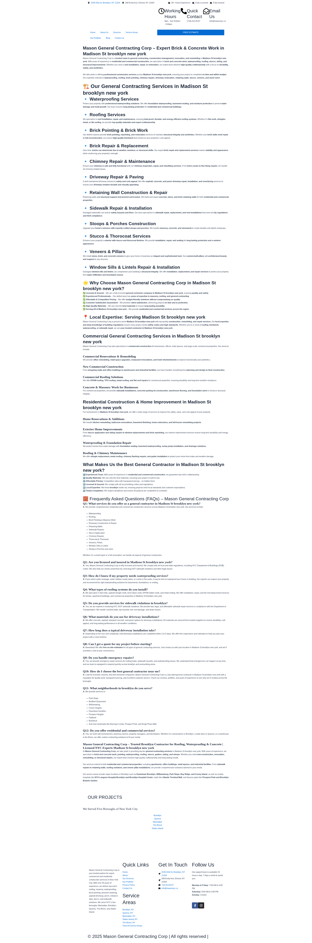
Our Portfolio (95, 38)
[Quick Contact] (184, 11)
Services (117, 32)
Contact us (119, 38)
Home (92, 32)
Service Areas (132, 32)
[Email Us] (206, 11)
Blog (108, 38)
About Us (104, 32)
